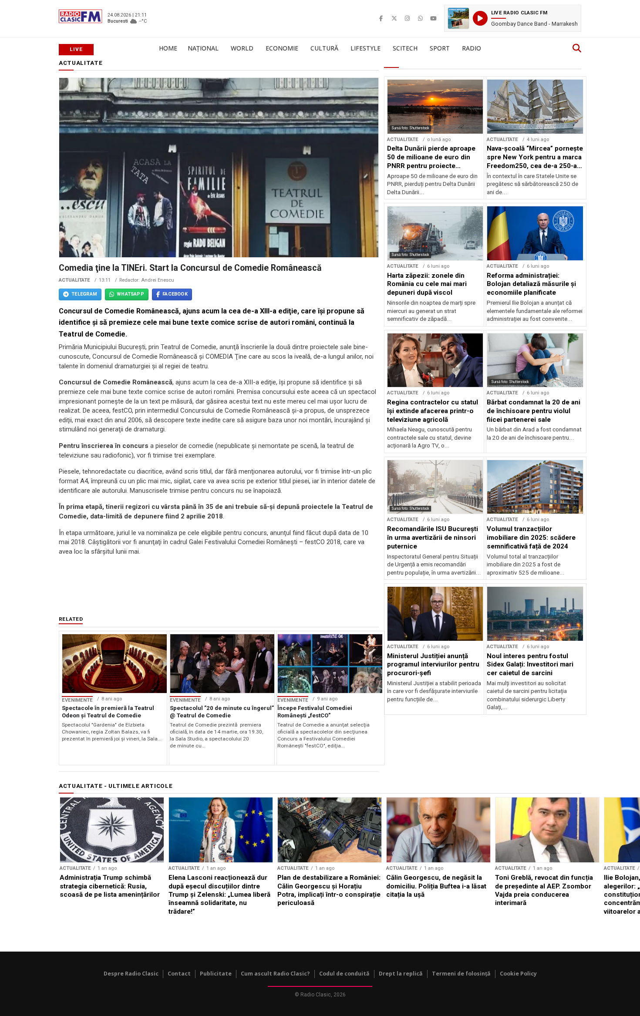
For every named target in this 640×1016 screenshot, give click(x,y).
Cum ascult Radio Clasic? (275, 973)
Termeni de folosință (461, 973)
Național (203, 48)
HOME (168, 48)
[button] (512, 18)
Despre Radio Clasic (131, 973)
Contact (179, 973)
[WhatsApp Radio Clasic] (420, 18)
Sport (440, 48)
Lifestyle (365, 48)
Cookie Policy (518, 973)
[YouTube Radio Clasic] (433, 18)
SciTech (405, 48)
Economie (282, 48)
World (242, 48)
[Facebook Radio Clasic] (381, 18)
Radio (471, 48)
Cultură (324, 48)
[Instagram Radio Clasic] (407, 18)
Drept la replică (401, 973)
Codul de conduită (344, 973)
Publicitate (216, 973)
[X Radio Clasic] (394, 18)
